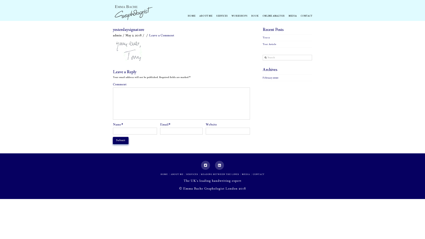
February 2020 (270, 77)
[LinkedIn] (219, 165)
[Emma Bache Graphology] (133, 13)
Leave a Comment (161, 35)
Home (164, 174)
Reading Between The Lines (220, 174)
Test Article (269, 44)
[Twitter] (205, 165)
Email (165, 124)
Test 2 (266, 37)
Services (192, 174)
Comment (120, 84)
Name (118, 124)
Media (246, 174)
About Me (177, 174)
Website (211, 124)
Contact (258, 174)
